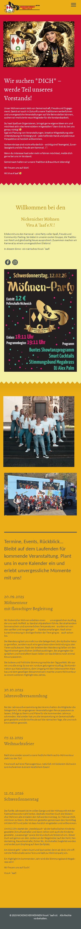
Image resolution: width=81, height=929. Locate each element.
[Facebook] (8, 262)
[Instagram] (15, 262)
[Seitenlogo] (22, 7)
